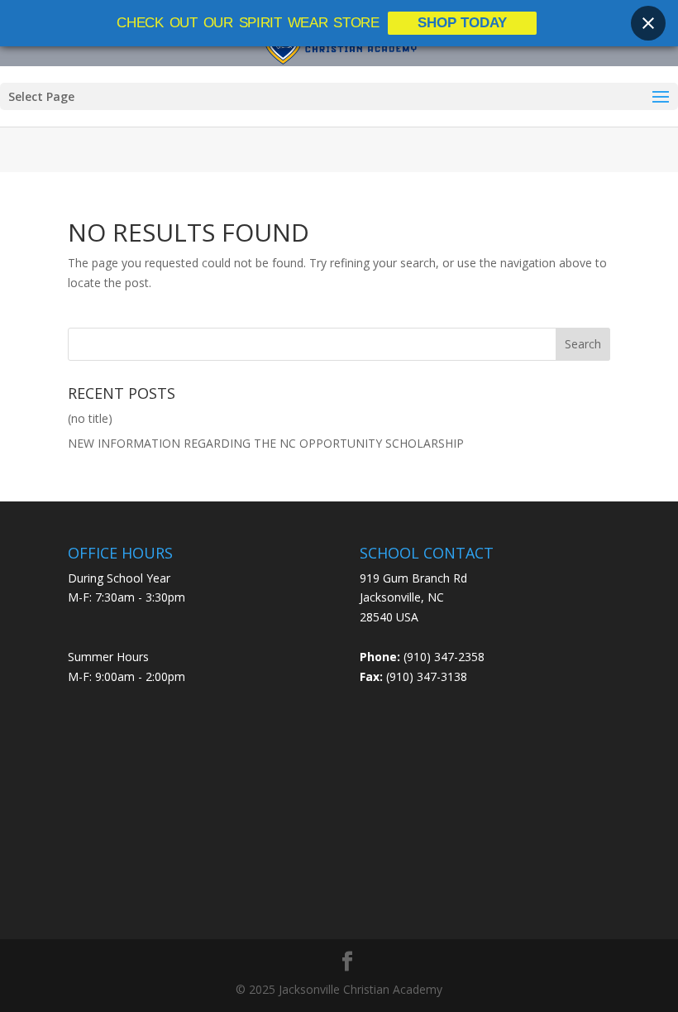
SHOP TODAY (462, 23)
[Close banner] (648, 23)
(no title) (90, 418)
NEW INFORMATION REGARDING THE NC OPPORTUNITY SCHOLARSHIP (266, 443)
